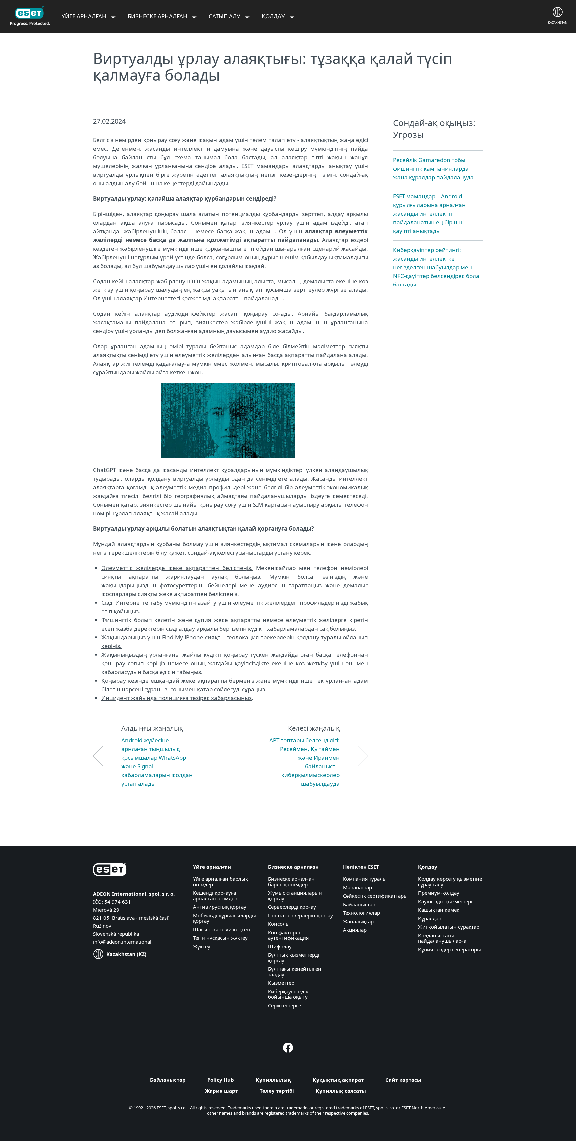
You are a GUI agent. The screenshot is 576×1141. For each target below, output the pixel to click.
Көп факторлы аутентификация (288, 935)
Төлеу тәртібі (277, 1090)
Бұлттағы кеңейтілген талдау (294, 971)
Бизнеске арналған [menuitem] (158, 16)
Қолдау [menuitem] (274, 16)
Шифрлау (280, 946)
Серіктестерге (284, 1005)
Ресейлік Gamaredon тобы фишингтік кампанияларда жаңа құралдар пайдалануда (433, 168)
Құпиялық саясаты (341, 1090)
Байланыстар (359, 904)
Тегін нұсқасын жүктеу (220, 937)
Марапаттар (357, 887)
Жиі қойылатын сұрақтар (448, 926)
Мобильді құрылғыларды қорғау (224, 918)
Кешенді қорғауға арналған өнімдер (215, 895)
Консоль (278, 923)
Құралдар (429, 918)
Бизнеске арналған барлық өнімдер (291, 881)
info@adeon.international (122, 941)
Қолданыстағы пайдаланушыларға (442, 938)
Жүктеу (201, 946)
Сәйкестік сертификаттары (375, 895)
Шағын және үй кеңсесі (221, 929)
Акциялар (355, 929)
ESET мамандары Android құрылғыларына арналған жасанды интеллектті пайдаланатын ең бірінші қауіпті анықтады (429, 213)
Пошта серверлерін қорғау (300, 915)
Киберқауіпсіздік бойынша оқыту (288, 994)
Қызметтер (281, 982)
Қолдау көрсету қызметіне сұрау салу (450, 881)
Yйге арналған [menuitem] (85, 16)
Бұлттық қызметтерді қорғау (293, 957)
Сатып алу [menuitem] (225, 16)
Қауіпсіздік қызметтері (445, 901)
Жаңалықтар (358, 921)
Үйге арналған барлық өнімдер (220, 881)
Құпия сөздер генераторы (449, 949)
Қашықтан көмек (438, 909)
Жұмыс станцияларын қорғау (295, 895)
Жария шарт (221, 1090)
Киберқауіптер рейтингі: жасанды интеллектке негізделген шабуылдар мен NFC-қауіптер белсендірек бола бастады (436, 267)
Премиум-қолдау (438, 892)
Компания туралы (365, 878)
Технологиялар (361, 912)
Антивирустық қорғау (219, 906)
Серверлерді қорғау (292, 906)
